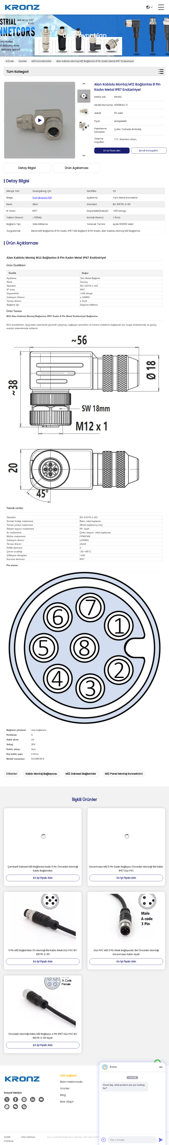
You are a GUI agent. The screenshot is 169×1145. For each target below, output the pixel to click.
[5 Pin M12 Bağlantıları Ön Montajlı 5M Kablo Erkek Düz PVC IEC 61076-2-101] (43, 920)
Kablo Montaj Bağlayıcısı (41, 774)
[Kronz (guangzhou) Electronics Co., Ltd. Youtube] (41, 1100)
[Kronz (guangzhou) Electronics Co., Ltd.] (22, 7)
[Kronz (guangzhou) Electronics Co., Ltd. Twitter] (7, 1100)
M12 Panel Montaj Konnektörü (124, 774)
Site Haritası (28, 1137)
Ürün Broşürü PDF (42, 197)
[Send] (160, 1139)
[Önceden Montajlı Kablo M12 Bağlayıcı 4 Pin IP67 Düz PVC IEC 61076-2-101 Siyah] (43, 1004)
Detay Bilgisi (27, 168)
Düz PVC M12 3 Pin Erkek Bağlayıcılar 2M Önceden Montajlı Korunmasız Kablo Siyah (126, 952)
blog (63, 1095)
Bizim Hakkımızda (71, 1082)
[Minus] (161, 1067)
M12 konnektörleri (41, 61)
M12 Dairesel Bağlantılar (81, 774)
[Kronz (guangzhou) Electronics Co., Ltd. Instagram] (24, 1100)
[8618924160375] (7, 1107)
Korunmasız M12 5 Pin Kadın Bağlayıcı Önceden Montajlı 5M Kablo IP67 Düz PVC (126, 868)
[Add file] (103, 1139)
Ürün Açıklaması (76, 168)
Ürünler (23, 61)
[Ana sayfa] (22, 1083)
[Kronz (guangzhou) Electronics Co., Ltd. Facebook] (15, 1100)
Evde (11, 61)
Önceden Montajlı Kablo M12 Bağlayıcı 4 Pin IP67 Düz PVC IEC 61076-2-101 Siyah (42, 1036)
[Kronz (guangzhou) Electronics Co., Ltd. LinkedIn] (33, 1100)
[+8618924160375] (24, 1107)
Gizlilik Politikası (9, 1139)
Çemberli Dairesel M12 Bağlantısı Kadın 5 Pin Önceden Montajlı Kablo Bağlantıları (43, 868)
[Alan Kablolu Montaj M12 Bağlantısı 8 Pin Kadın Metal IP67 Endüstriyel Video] (39, 120)
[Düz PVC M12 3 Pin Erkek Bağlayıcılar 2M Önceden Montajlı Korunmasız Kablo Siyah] (126, 920)
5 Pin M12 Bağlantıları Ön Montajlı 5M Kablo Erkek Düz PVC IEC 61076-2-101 (43, 952)
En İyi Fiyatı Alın (111, 150)
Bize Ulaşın (67, 1102)
